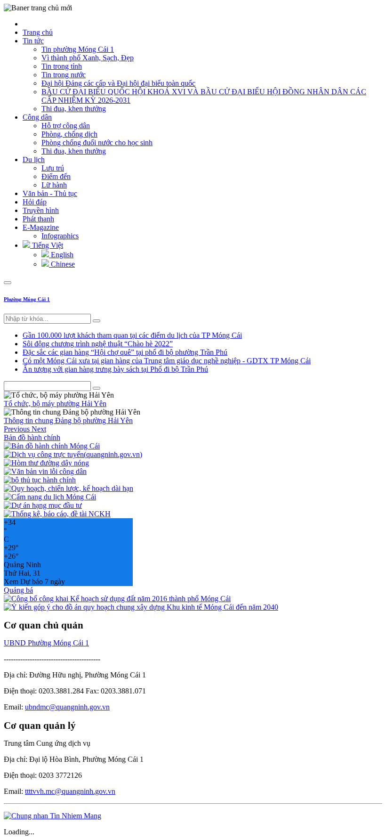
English (61, 255)
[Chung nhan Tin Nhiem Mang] (52, 816)
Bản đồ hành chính (32, 437)
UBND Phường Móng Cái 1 (46, 643)
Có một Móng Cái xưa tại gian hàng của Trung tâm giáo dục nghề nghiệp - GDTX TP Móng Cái (167, 361)
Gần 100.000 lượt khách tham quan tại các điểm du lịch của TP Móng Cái (132, 335)
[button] (18, 429)
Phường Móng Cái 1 (27, 299)
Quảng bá (18, 590)
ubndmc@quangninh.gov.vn (67, 707)
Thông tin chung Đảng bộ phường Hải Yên (68, 420)
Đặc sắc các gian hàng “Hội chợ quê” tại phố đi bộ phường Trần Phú (125, 352)
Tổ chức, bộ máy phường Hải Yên (55, 404)
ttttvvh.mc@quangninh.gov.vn (70, 791)
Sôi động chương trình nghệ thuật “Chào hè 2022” (98, 344)
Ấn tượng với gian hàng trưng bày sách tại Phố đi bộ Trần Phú (115, 369)
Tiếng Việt (46, 245)
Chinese (62, 264)
